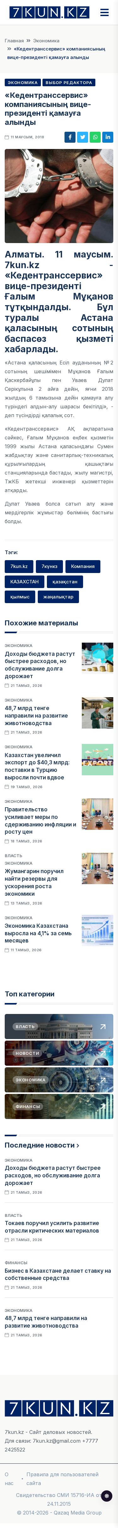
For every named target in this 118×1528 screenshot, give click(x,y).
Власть (13, 855)
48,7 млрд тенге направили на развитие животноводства (36, 715)
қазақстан (65, 582)
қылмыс (20, 597)
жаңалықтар (58, 597)
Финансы (16, 1262)
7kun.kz (19, 566)
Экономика (46, 41)
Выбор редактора (69, 82)
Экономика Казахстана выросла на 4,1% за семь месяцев (38, 933)
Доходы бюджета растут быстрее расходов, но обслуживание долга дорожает (53, 1175)
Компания (83, 566)
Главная (14, 41)
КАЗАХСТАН (24, 582)
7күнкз (49, 566)
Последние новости (40, 1145)
